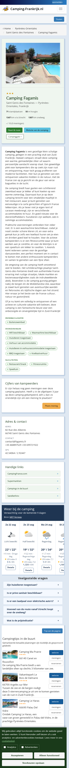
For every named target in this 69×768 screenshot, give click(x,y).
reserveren (56, 663)
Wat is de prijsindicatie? (20, 620)
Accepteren (17, 755)
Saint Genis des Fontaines (20, 32)
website (56, 652)
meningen (56, 658)
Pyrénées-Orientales (26, 28)
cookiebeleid (8, 741)
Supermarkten (14, 481)
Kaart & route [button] (14, 130)
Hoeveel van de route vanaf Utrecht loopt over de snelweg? (30, 611)
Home (7, 28)
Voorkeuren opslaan (33, 763)
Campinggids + (15, 136)
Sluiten (59, 19)
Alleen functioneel (49, 755)
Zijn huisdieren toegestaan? (22, 584)
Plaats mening (51, 405)
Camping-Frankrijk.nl (26, 9)
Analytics (11, 747)
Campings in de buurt (18, 488)
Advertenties (31, 747)
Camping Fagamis (47, 32)
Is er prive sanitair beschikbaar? (24, 592)
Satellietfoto (13, 495)
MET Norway (16, 517)
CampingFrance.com (17, 473)
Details (10, 567)
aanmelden (57, 2)
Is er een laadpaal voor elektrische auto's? (30, 601)
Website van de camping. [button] (37, 130)
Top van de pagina (52, 631)
